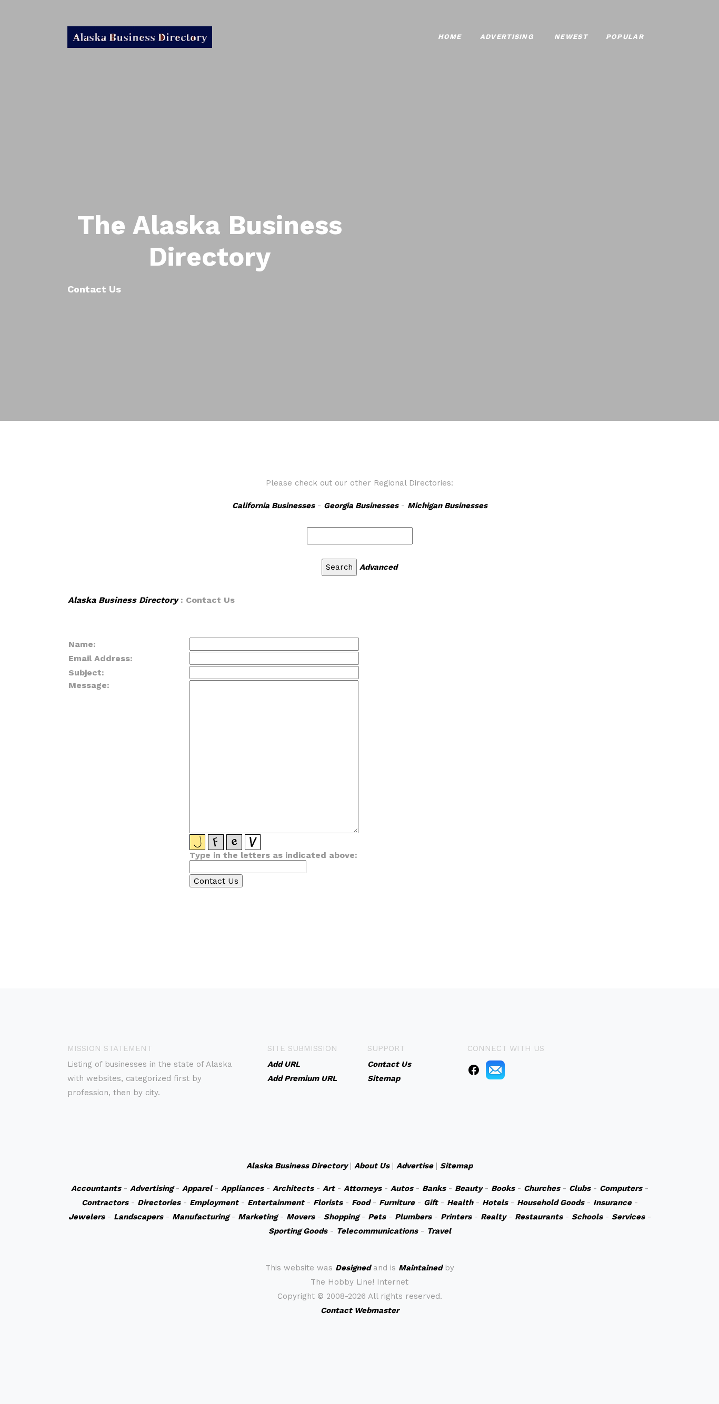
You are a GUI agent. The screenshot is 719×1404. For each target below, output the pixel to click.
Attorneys (363, 1188)
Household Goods (550, 1202)
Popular (625, 37)
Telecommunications (377, 1231)
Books (503, 1188)
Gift (431, 1202)
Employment (213, 1202)
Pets (377, 1216)
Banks (434, 1188)
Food (361, 1202)
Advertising (506, 37)
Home (450, 37)
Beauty (468, 1188)
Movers (300, 1216)
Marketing (257, 1216)
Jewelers (86, 1216)
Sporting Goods (297, 1231)
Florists (328, 1202)
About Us (372, 1165)
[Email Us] (495, 1069)
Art (329, 1188)
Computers (621, 1188)
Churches (542, 1188)
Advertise (414, 1165)
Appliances (242, 1188)
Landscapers (138, 1216)
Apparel (197, 1188)
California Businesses (273, 505)
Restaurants (539, 1216)
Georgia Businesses (361, 505)
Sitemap (456, 1165)
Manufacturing (200, 1216)
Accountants (96, 1188)
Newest (570, 37)
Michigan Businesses (447, 505)
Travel (439, 1231)
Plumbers (413, 1216)
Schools (587, 1216)
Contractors (105, 1202)
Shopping (341, 1216)
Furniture (397, 1202)
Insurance (612, 1202)
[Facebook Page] (473, 1069)
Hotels (495, 1202)
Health (460, 1202)
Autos (402, 1188)
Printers (456, 1216)
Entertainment (275, 1202)
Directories (159, 1202)
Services (628, 1216)
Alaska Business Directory (123, 600)
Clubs (580, 1188)
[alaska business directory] (139, 36)
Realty (493, 1216)
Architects (293, 1188)
